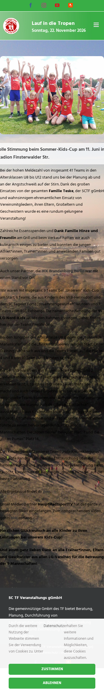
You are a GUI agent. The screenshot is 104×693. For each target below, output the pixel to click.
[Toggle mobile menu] (97, 25)
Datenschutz (54, 626)
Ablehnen (52, 683)
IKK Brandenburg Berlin (63, 271)
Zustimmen (52, 669)
